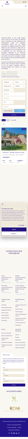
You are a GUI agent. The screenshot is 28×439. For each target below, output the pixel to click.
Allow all (14, 229)
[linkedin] (16, 433)
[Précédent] (3, 139)
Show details (21, 225)
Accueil (3, 71)
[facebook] (9, 433)
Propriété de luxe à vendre (11, 71)
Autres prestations (8, 110)
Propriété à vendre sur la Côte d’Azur (9, 73)
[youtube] (14, 433)
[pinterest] (19, 433)
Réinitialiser (19, 110)
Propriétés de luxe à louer (20, 300)
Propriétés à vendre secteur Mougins (9, 75)
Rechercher (14, 114)
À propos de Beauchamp (18, 330)
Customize (13, 233)
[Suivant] (25, 139)
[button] (2, 6)
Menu (25, 6)
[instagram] (11, 433)
